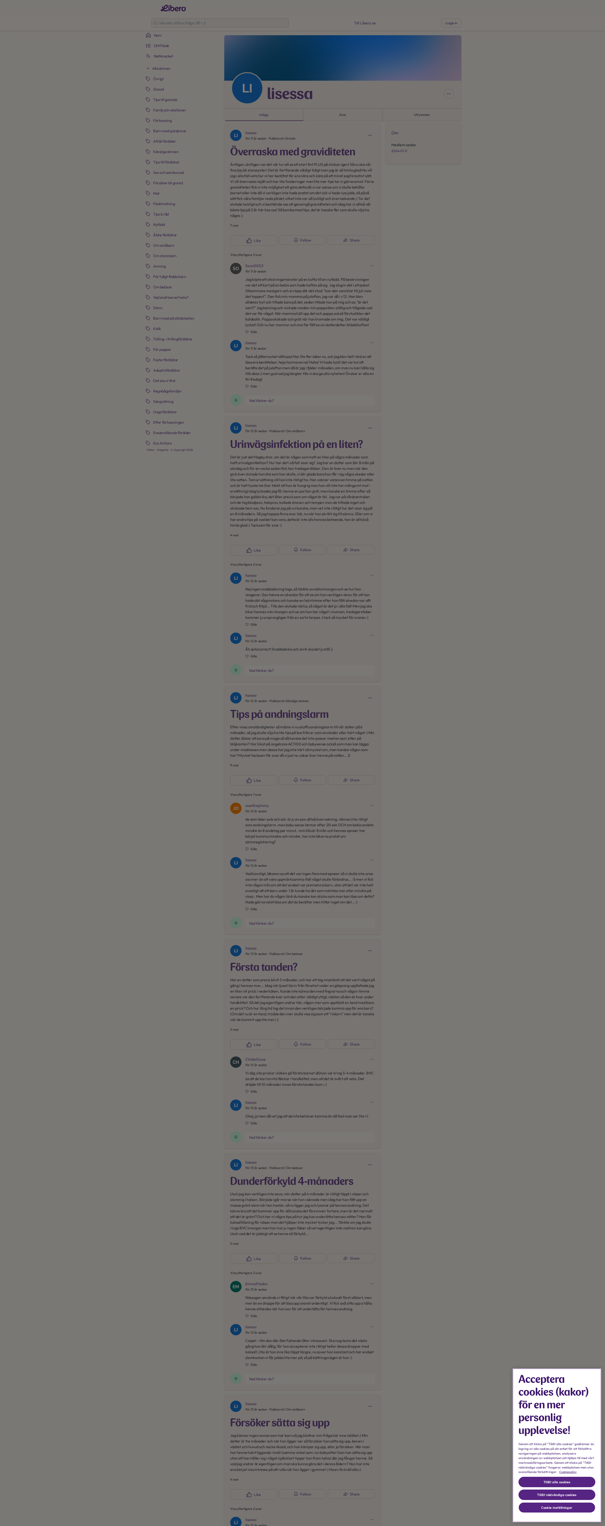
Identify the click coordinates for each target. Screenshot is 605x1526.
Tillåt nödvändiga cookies (556, 1495)
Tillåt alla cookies (557, 1482)
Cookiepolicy (568, 1472)
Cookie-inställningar (557, 1507)
